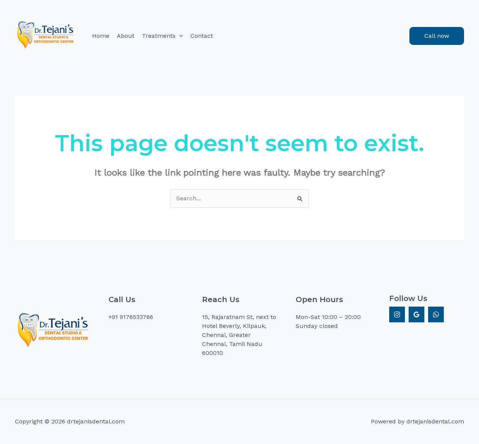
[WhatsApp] (436, 314)
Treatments (159, 35)
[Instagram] (397, 314)
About (125, 35)
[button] (179, 36)
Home (100, 35)
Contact (201, 35)
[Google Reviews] (416, 314)
